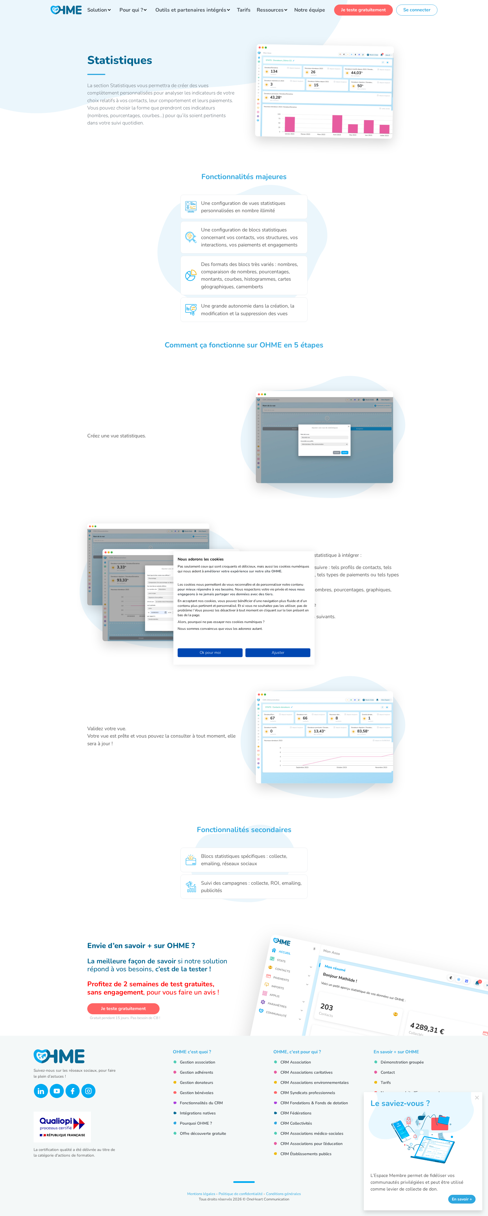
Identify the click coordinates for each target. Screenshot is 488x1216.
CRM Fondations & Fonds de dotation (314, 1103)
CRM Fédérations (295, 1113)
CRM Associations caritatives (306, 1072)
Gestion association (197, 1062)
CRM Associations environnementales (314, 1082)
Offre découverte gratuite (203, 1133)
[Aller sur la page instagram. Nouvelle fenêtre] (88, 1091)
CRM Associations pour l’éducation (311, 1143)
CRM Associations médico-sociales (311, 1133)
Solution (97, 10)
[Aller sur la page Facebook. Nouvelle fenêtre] (73, 1091)
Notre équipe (309, 10)
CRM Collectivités (296, 1123)
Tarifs (243, 10)
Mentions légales (201, 1193)
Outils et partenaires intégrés (190, 10)
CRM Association (295, 1062)
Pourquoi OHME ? (196, 1123)
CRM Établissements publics (306, 1154)
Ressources (270, 10)
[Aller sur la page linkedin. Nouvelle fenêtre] (41, 1091)
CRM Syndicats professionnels (307, 1092)
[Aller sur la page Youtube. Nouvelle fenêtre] (57, 1091)
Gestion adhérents (196, 1072)
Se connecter (416, 10)
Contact (388, 1072)
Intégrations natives (198, 1113)
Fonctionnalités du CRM (201, 1103)
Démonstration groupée (402, 1062)
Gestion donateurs (196, 1082)
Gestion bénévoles (196, 1092)
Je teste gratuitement (363, 10)
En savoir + (462, 1199)
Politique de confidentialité (241, 1193)
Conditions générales (283, 1193)
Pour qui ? (131, 10)
